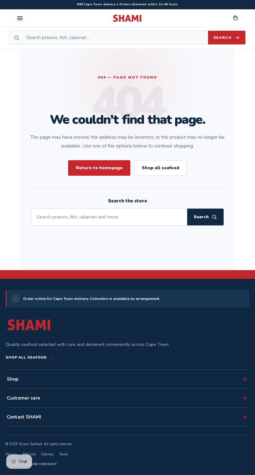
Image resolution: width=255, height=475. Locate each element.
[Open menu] (20, 18)
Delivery (47, 454)
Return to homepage (99, 168)
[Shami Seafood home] (127, 18)
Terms (63, 454)
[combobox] (115, 37)
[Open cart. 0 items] (235, 18)
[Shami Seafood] (29, 325)
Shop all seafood (160, 168)
